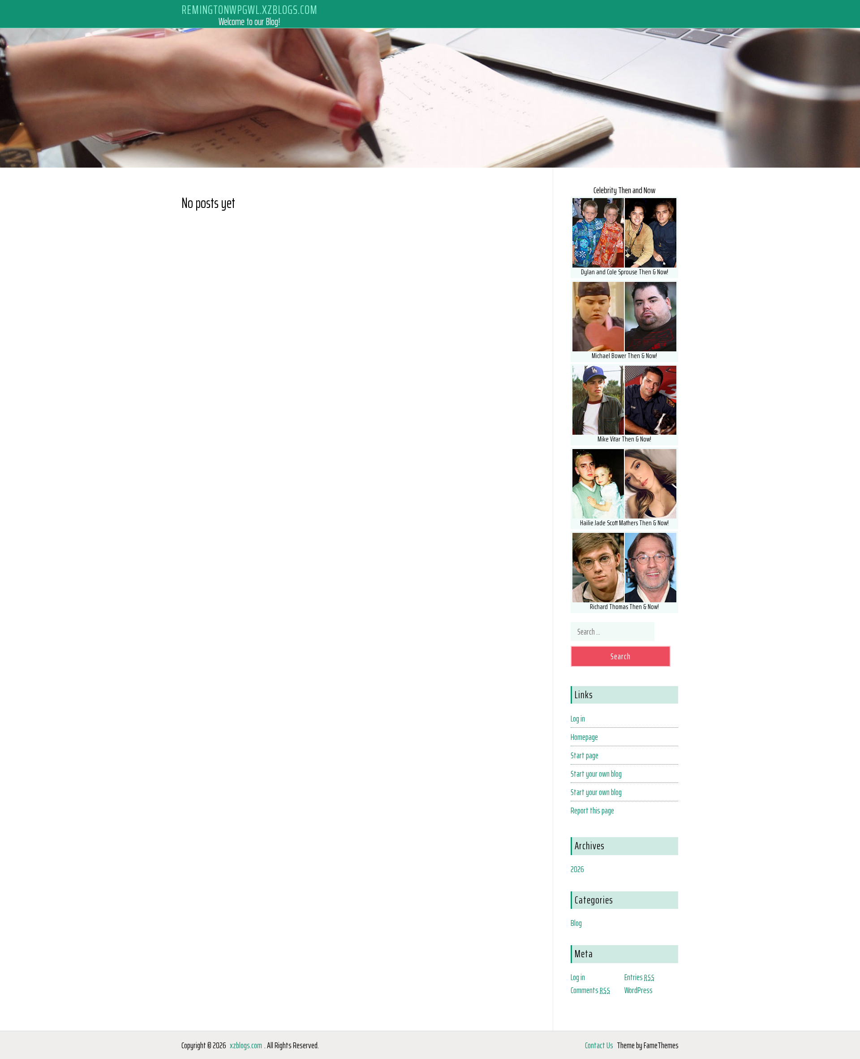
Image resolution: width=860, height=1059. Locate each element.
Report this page (592, 810)
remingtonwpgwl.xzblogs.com (249, 9)
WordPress (638, 990)
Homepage (584, 736)
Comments (591, 990)
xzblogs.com (246, 1045)
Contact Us (599, 1045)
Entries (639, 977)
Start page (584, 755)
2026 (577, 869)
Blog (576, 922)
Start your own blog (596, 773)
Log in (578, 718)
